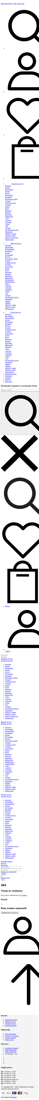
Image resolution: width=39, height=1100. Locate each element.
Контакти (8, 382)
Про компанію (10, 1034)
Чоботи (8, 303)
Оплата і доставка (11, 1036)
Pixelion (14, 1097)
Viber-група (9, 1040)
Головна (24, 895)
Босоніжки (9, 189)
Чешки (7, 301)
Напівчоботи (10, 282)
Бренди (8, 380)
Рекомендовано (11, 374)
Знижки (8, 378)
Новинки (8, 376)
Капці (7, 207)
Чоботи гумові (10, 234)
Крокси (8, 213)
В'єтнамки (9, 195)
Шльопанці (9, 240)
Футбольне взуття (11, 230)
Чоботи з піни (10, 236)
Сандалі (8, 220)
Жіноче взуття (16, 243)
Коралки (8, 211)
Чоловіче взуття (17, 184)
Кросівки (8, 214)
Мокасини (9, 216)
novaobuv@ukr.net (11, 1048)
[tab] (7, 606)
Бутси (7, 193)
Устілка (8, 228)
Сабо (7, 218)
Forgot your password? (9, 872)
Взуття (7, 257)
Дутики (8, 205)
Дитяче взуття (15, 312)
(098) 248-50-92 (18, 4)
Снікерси (8, 290)
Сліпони (8, 222)
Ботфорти (8, 251)
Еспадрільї (9, 266)
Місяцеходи (9, 280)
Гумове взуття (10, 203)
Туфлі (7, 224)
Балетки (8, 186)
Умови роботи (10, 1038)
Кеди (7, 209)
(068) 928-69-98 (6, 4)
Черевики (8, 232)
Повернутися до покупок (10, 913)
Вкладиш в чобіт (11, 199)
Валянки (8, 197)
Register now (5, 878)
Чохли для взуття (11, 238)
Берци (7, 188)
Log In (4, 874)
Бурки (7, 191)
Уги (6, 226)
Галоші (7, 201)
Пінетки (8, 347)
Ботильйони (9, 249)
